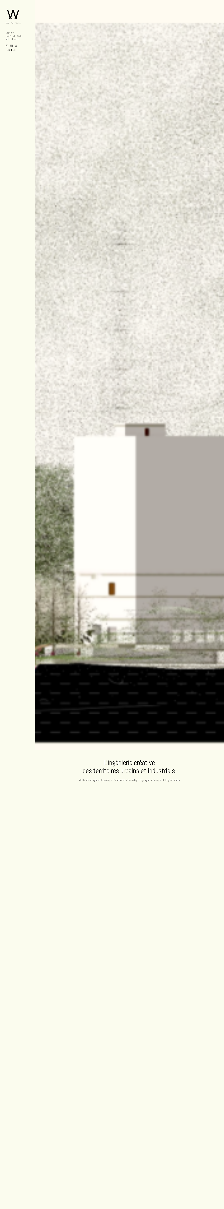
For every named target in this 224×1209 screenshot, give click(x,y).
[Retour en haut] (18, 13)
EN (10, 50)
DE (14, 50)
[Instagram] (7, 46)
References (12, 39)
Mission (10, 32)
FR (7, 50)
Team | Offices (14, 35)
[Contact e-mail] (16, 46)
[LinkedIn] (11, 46)
